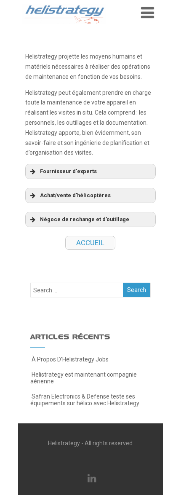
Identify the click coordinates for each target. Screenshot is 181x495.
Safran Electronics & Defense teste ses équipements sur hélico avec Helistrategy (84, 400)
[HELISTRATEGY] (64, 26)
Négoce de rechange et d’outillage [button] (84, 219)
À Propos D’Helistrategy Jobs (70, 359)
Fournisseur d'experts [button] (68, 171)
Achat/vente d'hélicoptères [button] (75, 195)
